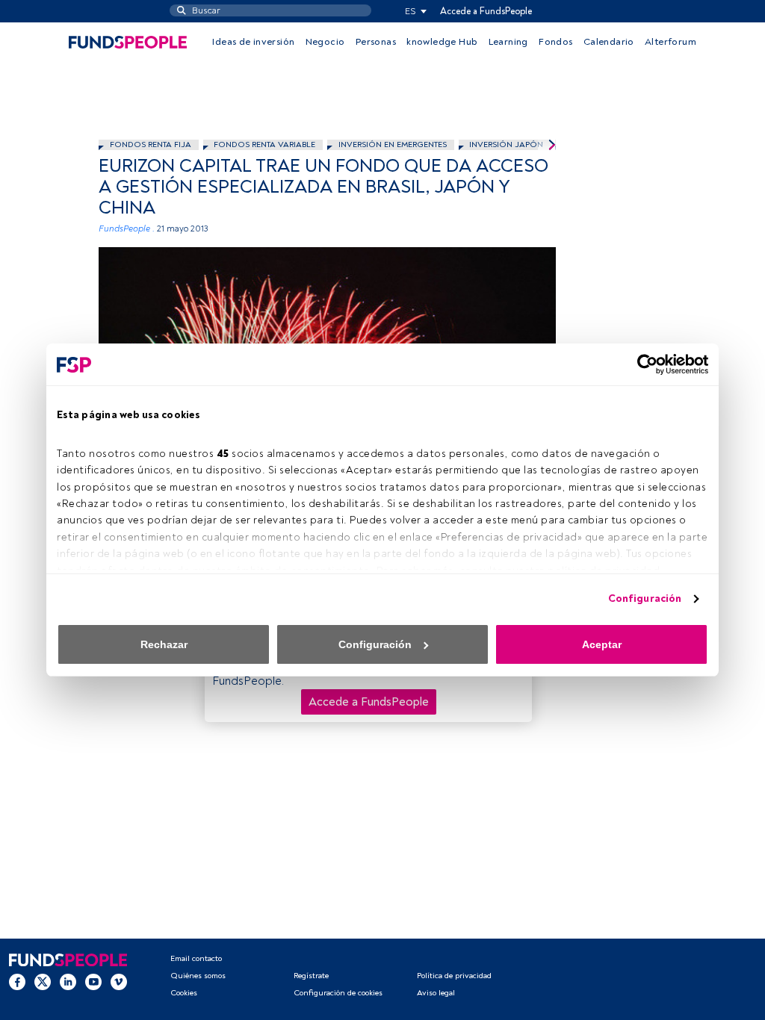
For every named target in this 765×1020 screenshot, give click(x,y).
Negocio (325, 42)
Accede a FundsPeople (486, 11)
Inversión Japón (506, 144)
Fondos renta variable (264, 144)
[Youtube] (93, 981)
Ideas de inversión (253, 42)
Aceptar (602, 644)
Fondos (555, 42)
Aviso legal (436, 993)
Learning (508, 42)
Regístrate (311, 975)
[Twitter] (42, 981)
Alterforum (670, 42)
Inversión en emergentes (392, 144)
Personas (376, 42)
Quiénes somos (198, 975)
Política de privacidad (454, 975)
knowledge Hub (441, 42)
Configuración (644, 598)
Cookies (183, 993)
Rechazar (164, 644)
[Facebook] (17, 981)
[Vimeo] (119, 981)
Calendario (608, 42)
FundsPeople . (127, 228)
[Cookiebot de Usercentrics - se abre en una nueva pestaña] (642, 364)
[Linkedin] (68, 981)
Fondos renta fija (150, 144)
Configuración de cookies (338, 993)
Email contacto (196, 958)
